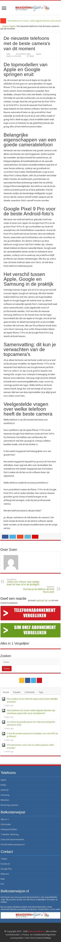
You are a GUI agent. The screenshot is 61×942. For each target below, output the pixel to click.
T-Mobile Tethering (10, 834)
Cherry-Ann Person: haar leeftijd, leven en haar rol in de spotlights (23, 582)
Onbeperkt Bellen (9, 829)
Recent (6, 692)
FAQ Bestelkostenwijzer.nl (13, 844)
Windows (5, 800)
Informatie (6, 824)
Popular (16, 692)
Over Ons (29, 938)
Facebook (5, 864)
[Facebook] (27, 680)
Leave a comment (13, 56)
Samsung (5, 795)
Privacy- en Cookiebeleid (33, 934)
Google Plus (6, 869)
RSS (2, 884)
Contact (38, 938)
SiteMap (47, 938)
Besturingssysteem (9, 805)
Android (4, 790)
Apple (12, 26)
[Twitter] (33, 680)
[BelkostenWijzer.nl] (30, 8)
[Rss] (21, 680)
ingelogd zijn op (43, 600)
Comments (30, 692)
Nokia (3, 785)
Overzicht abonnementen (12, 839)
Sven (8, 54)
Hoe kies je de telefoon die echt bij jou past (38, 589)
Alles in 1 (5, 819)
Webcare (5, 874)
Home (5, 26)
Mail (3, 879)
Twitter (4, 859)
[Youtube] (39, 680)
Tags (41, 692)
